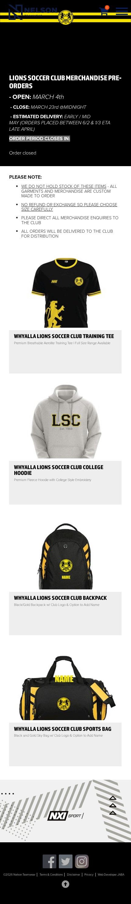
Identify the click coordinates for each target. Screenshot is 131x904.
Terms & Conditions (51, 875)
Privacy (89, 875)
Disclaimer (73, 875)
